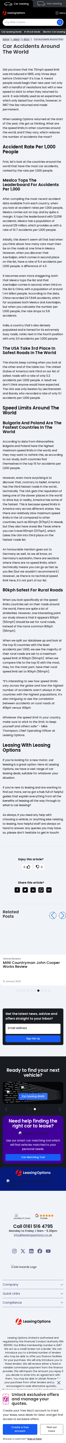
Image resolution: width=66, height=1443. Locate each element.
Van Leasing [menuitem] (54, 3)
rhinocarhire (44, 441)
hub (42, 792)
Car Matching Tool (33, 1157)
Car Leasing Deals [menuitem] (11, 31)
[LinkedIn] (31, 1251)
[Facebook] (39, 1251)
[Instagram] (14, 1251)
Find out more (52, 1429)
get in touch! (50, 833)
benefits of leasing (16, 801)
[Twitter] (22, 1251)
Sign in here (34, 1438)
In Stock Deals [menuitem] (32, 31)
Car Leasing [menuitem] (21, 3)
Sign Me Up (33, 1038)
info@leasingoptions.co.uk (33, 1235)
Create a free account (20, 1429)
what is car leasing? (17, 805)
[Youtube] (48, 1251)
